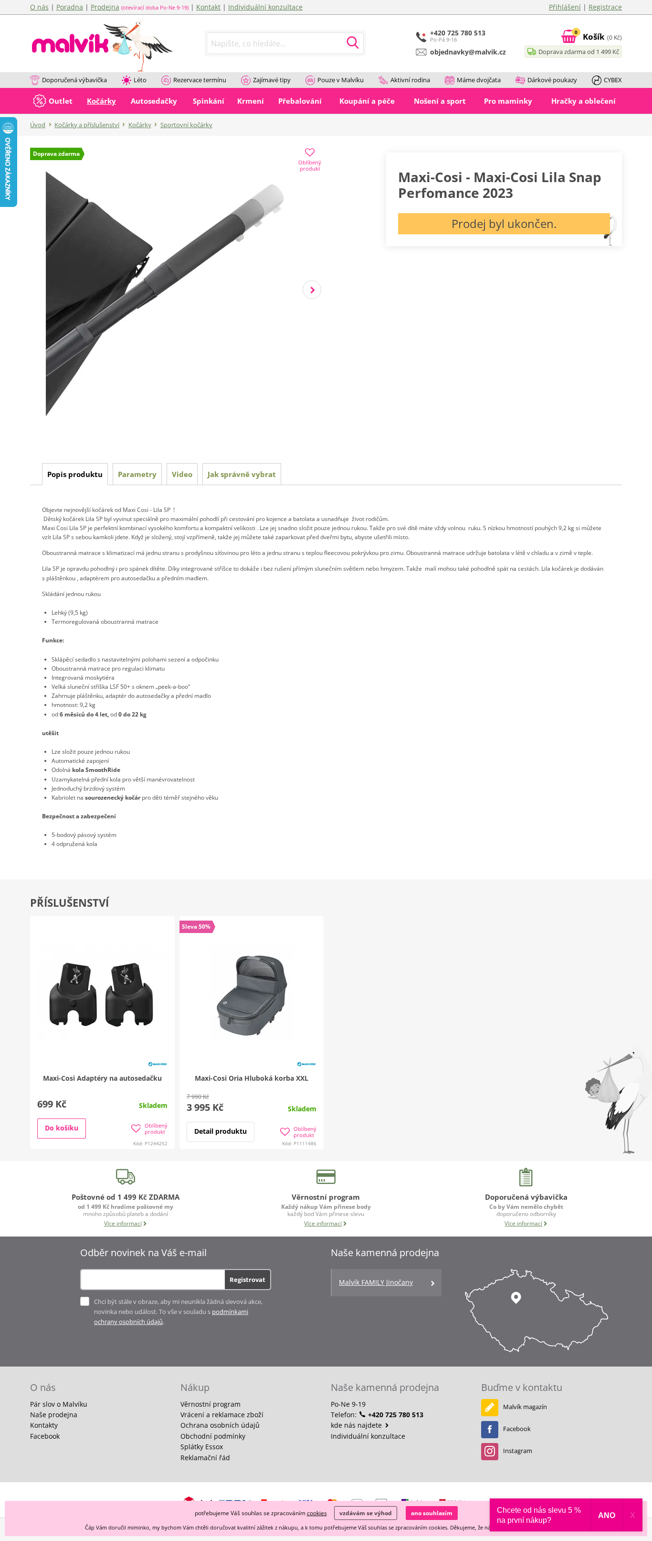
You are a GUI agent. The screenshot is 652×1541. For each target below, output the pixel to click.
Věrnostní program (210, 1404)
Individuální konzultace (265, 6)
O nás (39, 6)
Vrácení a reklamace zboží (221, 1414)
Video (182, 474)
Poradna (69, 6)
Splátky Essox (201, 1446)
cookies (317, 1513)
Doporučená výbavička (74, 80)
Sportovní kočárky (186, 124)
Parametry (137, 474)
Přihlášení (565, 6)
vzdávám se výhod (365, 1513)
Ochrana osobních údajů (220, 1425)
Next (312, 290)
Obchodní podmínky (212, 1436)
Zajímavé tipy (272, 80)
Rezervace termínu (199, 80)
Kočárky (139, 124)
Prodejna (105, 6)
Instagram (517, 1450)
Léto (140, 80)
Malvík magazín (525, 1406)
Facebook (45, 1436)
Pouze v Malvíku (340, 80)
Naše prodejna (53, 1414)
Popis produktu (75, 474)
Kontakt (208, 6)
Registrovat (247, 1279)
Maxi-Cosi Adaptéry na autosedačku (102, 1078)
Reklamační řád (205, 1457)
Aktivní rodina (410, 80)
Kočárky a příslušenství (86, 124)
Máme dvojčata (479, 80)
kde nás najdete (357, 1425)
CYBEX (613, 80)
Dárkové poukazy (552, 80)
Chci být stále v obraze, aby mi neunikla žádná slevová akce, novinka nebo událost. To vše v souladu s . (178, 1311)
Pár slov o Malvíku (58, 1404)
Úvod (37, 124)
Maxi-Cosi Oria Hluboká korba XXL (251, 1078)
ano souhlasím (431, 1513)
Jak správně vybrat (242, 474)
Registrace (605, 6)
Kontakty (44, 1425)
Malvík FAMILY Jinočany (376, 1282)
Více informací (123, 1223)
